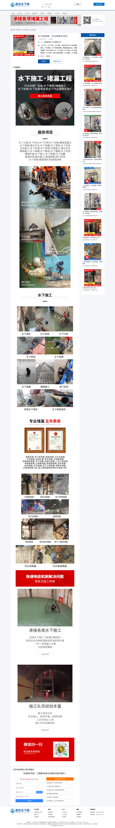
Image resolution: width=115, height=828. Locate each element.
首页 (13, 13)
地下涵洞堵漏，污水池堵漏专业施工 (93, 83)
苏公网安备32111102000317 (57, 825)
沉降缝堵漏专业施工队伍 (89, 287)
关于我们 (57, 13)
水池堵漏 (25, 30)
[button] (44, 24)
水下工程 (27, 13)
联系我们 (65, 13)
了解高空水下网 (38, 812)
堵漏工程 (34, 13)
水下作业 (64, 814)
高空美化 (50, 814)
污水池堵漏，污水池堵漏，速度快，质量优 (93, 186)
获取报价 (43, 61)
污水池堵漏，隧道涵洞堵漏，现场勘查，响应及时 (93, 212)
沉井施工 (64, 816)
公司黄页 (42, 13)
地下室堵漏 (79, 812)
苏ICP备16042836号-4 (63, 822)
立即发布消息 (99, 4)
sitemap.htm (78, 822)
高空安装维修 (51, 816)
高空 (43, 7)
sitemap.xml (85, 822)
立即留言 (29, 800)
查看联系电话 (57, 61)
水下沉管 (64, 812)
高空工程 (19, 13)
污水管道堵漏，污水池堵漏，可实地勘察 (93, 262)
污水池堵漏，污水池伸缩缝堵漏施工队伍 (93, 108)
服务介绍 (36, 814)
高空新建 (50, 812)
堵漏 (49, 7)
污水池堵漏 (32, 30)
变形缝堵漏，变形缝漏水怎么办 (91, 237)
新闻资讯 (49, 13)
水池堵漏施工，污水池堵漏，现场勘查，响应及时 (93, 58)
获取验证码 (39, 792)
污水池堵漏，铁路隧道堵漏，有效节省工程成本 (93, 134)
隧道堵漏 (78, 814)
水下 (46, 7)
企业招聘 (36, 816)
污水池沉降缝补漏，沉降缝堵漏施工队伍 (93, 160)
